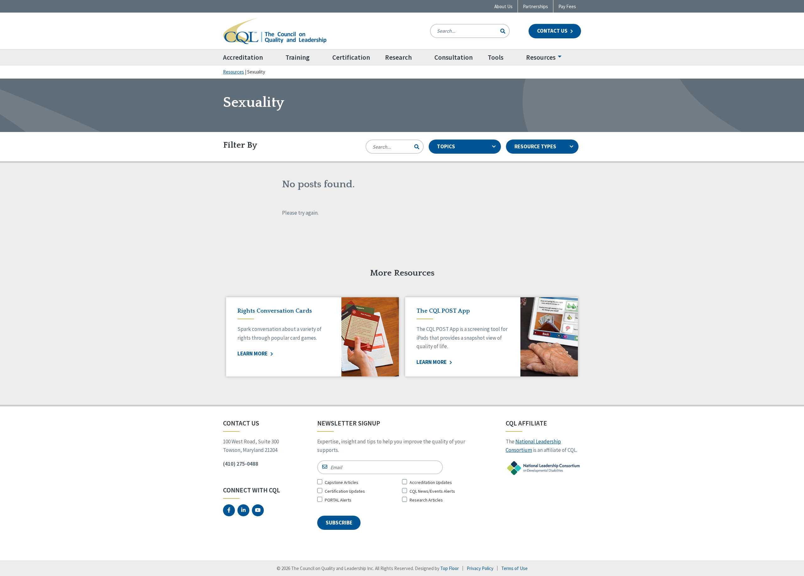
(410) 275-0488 (240, 463)
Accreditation (243, 57)
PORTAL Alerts (338, 500)
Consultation (453, 57)
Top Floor (449, 568)
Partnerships (535, 6)
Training (297, 57)
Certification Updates (345, 491)
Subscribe (339, 522)
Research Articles (426, 500)
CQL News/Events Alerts (432, 491)
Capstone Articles (341, 482)
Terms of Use (514, 568)
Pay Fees (567, 6)
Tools (495, 57)
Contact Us (552, 30)
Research (398, 57)
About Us (503, 6)
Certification (351, 57)
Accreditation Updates (431, 482)
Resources (541, 57)
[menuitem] (250, 57)
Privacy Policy (480, 568)
